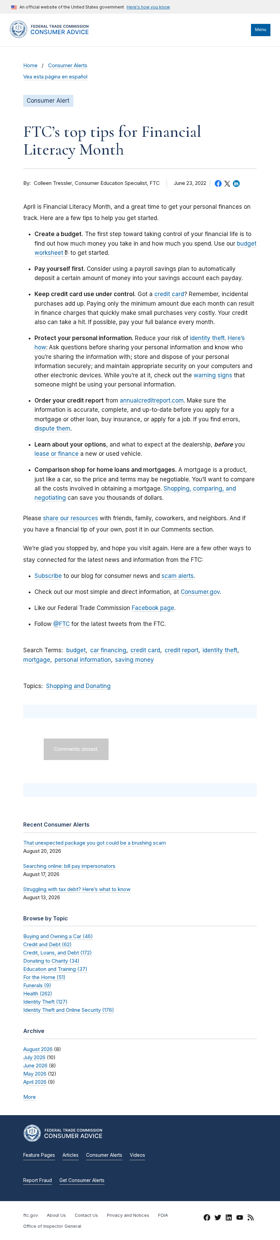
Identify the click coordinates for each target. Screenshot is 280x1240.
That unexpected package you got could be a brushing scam (94, 843)
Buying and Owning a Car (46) (58, 936)
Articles (70, 1155)
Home (30, 65)
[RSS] (250, 1218)
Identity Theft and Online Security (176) (68, 1010)
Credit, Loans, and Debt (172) (57, 952)
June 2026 (35, 1065)
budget (76, 650)
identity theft (207, 338)
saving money (134, 659)
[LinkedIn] (228, 1218)
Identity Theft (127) (45, 1001)
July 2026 (34, 1057)
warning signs (213, 375)
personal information (83, 659)
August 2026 (38, 1049)
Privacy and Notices (128, 1215)
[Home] (56, 36)
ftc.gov (30, 1215)
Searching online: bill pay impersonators (69, 866)
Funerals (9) (37, 985)
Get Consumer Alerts (81, 1180)
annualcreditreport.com (152, 400)
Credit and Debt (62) (47, 944)
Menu (260, 29)
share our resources (70, 518)
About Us (56, 1215)
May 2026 (34, 1073)
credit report (181, 650)
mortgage (36, 659)
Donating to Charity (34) (51, 961)
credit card (169, 294)
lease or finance (56, 453)
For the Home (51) (44, 977)
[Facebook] (207, 1218)
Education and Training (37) (55, 969)
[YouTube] (239, 1218)
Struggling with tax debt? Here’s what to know (76, 889)
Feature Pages (39, 1155)
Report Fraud (37, 1180)
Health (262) (37, 993)
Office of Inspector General (52, 1226)
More (29, 1097)
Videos (137, 1155)
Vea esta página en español (55, 77)
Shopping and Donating (78, 686)
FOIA (163, 1215)
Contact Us (86, 1215)
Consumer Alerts (67, 65)
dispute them (52, 428)
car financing (108, 650)
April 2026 (34, 1082)
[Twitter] (217, 1218)
